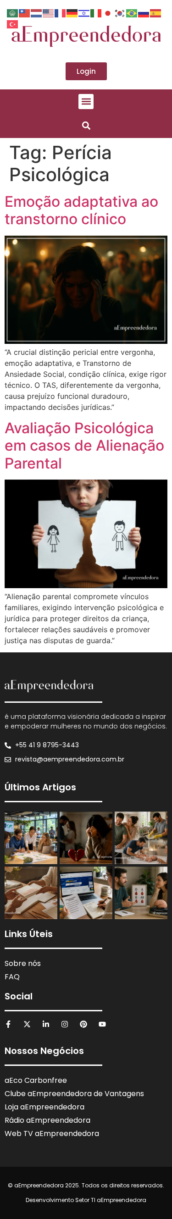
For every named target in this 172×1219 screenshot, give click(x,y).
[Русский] (144, 12)
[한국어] (120, 12)
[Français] (61, 12)
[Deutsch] (72, 12)
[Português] (132, 12)
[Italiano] (96, 12)
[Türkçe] (13, 23)
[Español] (156, 12)
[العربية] (13, 12)
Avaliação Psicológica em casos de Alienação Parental (84, 445)
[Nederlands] (37, 12)
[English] (49, 12)
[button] (86, 101)
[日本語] (108, 12)
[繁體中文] (25, 12)
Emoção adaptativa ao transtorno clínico (81, 210)
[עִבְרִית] (84, 12)
